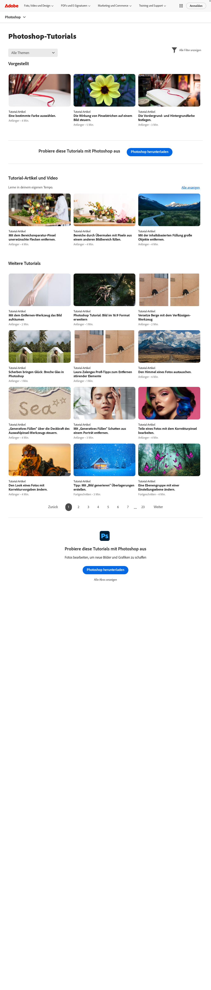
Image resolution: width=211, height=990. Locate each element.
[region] (40, 100)
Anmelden (196, 6)
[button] (181, 5)
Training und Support (151, 5)
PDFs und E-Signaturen (74, 5)
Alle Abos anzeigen (105, 579)
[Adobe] (11, 5)
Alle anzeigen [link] (191, 187)
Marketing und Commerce (113, 5)
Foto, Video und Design (37, 5)
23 (143, 507)
